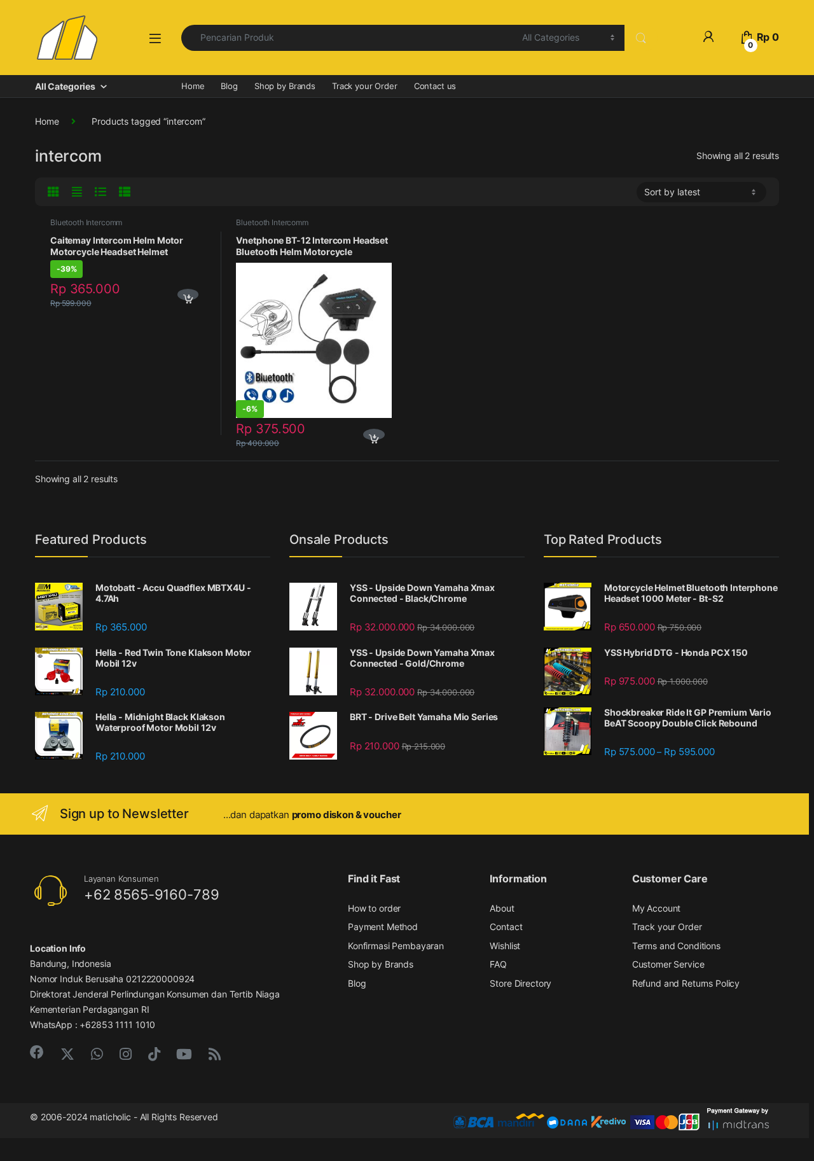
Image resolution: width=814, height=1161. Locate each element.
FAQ (498, 964)
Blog (229, 86)
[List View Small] (126, 192)
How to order (374, 908)
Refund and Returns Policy (686, 983)
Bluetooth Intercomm (86, 222)
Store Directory (520, 983)
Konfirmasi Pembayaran (396, 945)
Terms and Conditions (676, 945)
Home (192, 86)
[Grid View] (55, 192)
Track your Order (364, 86)
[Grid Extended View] (78, 192)
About (502, 908)
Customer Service (668, 964)
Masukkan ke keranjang (185, 295)
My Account (656, 908)
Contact (506, 926)
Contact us (435, 86)
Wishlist (505, 945)
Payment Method (383, 926)
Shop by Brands (284, 86)
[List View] (102, 192)
